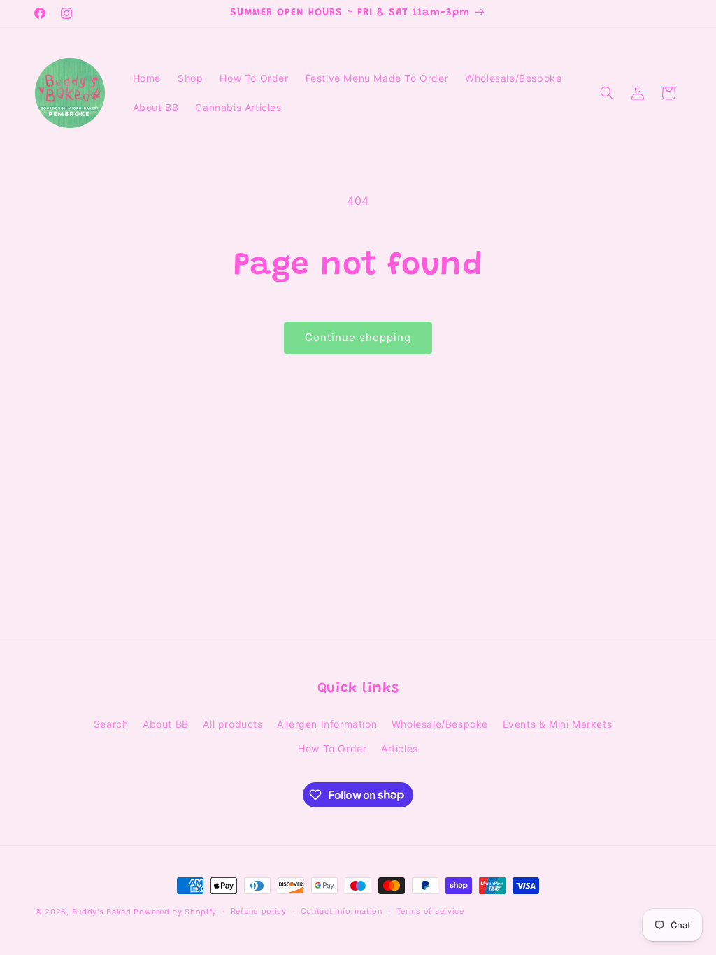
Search (111, 724)
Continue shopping (358, 337)
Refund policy (259, 911)
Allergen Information (327, 724)
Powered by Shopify (175, 912)
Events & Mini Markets (558, 724)
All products (232, 724)
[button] (607, 93)
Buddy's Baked (101, 912)
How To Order (332, 748)
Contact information (341, 911)
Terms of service (430, 911)
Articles (399, 748)
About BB (166, 724)
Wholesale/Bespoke (440, 724)
